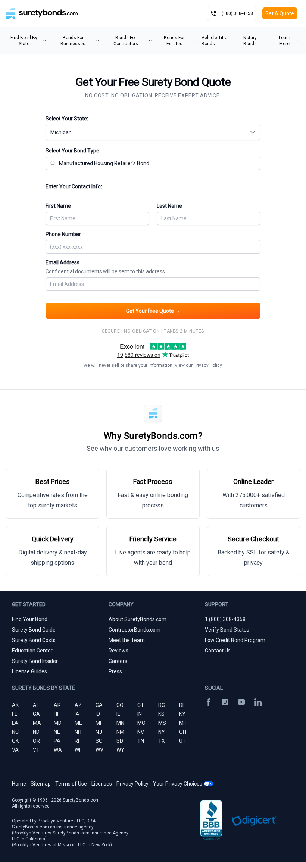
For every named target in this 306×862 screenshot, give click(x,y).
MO (141, 723)
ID (98, 714)
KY (182, 714)
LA (15, 723)
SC (99, 741)
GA (36, 714)
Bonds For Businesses (72, 40)
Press (115, 671)
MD (58, 723)
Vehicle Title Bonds (214, 40)
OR (36, 741)
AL (36, 705)
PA (57, 741)
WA (58, 750)
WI (77, 750)
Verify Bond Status (227, 630)
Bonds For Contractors (125, 40)
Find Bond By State (23, 40)
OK (15, 741)
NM (120, 732)
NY (161, 732)
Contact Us (218, 651)
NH (78, 732)
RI (77, 741)
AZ (78, 705)
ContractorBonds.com (134, 630)
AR (57, 705)
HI (56, 714)
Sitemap (41, 784)
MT (183, 723)
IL (118, 714)
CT (140, 705)
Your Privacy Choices (177, 784)
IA (77, 714)
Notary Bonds (250, 40)
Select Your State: (67, 119)
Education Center (32, 651)
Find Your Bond (29, 619)
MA (37, 723)
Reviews (118, 651)
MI (98, 723)
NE (57, 732)
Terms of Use (71, 784)
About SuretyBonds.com (137, 619)
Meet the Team (127, 640)
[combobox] (153, 132)
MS (162, 723)
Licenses (101, 784)
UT (182, 741)
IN (139, 714)
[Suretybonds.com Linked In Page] (258, 702)
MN (120, 723)
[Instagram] (225, 702)
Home (19, 784)
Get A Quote (279, 13)
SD (119, 741)
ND (36, 732)
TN (140, 741)
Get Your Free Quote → (153, 311)
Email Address (105, 266)
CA (99, 705)
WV (99, 750)
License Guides (29, 671)
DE (182, 705)
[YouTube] (241, 702)
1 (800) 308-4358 (225, 619)
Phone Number (63, 234)
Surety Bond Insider (35, 661)
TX (161, 741)
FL (14, 714)
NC (15, 732)
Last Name (169, 206)
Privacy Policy (208, 365)
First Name (58, 206)
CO (120, 705)
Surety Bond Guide (34, 630)
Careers (118, 661)
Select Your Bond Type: (73, 151)
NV (140, 732)
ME (78, 723)
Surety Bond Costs (34, 640)
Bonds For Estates (174, 40)
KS (161, 714)
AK (15, 705)
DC (161, 705)
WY (120, 750)
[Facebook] (208, 702)
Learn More (284, 40)
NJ (99, 732)
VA (15, 750)
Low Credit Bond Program (235, 640)
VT (36, 750)
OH (182, 732)
